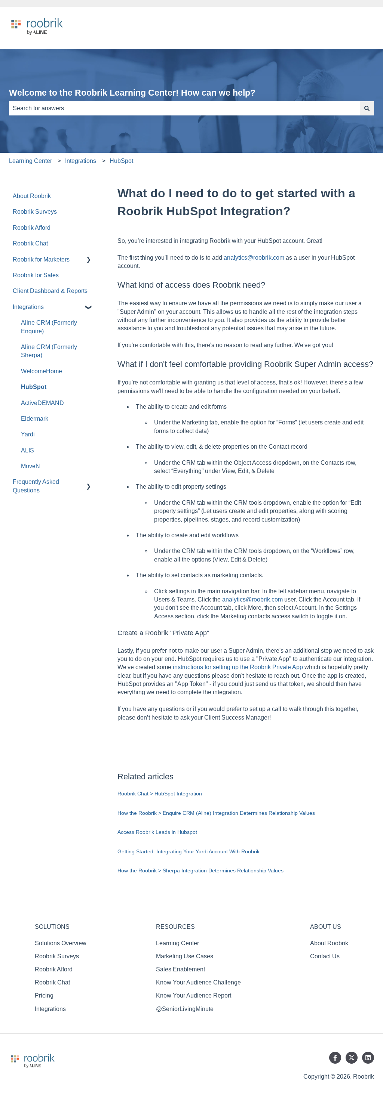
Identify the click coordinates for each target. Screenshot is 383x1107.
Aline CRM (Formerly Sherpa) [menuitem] (49, 351)
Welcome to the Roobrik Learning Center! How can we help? (132, 93)
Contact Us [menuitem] (325, 956)
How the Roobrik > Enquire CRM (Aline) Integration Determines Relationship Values (216, 813)
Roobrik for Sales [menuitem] (36, 275)
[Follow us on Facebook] (335, 1058)
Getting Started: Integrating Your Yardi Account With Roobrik (188, 851)
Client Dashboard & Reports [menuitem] (50, 291)
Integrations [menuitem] (28, 307)
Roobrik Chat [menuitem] (30, 243)
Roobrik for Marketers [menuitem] (41, 259)
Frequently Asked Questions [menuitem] (36, 486)
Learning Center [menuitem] (177, 943)
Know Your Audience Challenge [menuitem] (198, 982)
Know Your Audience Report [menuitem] (193, 995)
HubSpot (121, 161)
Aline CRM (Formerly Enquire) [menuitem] (49, 326)
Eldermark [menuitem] (34, 418)
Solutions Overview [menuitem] (60, 943)
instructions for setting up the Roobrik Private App (238, 667)
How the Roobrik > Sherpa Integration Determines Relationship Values (200, 870)
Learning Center (30, 161)
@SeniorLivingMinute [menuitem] (185, 1009)
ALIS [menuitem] (27, 450)
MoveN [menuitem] (30, 466)
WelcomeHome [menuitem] (41, 371)
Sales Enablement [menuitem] (180, 969)
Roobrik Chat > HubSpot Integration (159, 794)
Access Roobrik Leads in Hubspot (157, 832)
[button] (89, 260)
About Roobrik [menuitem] (32, 196)
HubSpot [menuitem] (33, 387)
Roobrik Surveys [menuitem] (35, 211)
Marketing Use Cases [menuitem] (184, 956)
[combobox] (184, 108)
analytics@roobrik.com (254, 257)
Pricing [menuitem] (44, 995)
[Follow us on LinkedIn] (368, 1058)
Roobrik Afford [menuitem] (31, 228)
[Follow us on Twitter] (352, 1058)
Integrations (80, 161)
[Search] (367, 108)
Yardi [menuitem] (28, 434)
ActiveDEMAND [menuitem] (42, 403)
